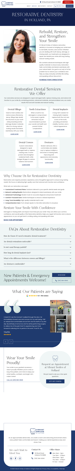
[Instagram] (20, 458)
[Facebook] (15, 458)
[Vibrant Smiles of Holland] (7, 4)
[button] (37, 237)
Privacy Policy (46, 469)
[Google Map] (11, 458)
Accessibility (55, 469)
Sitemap (62, 469)
